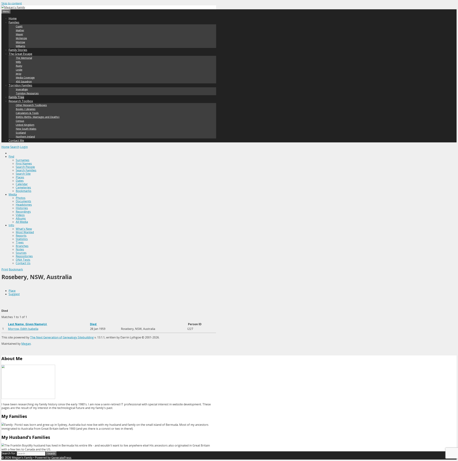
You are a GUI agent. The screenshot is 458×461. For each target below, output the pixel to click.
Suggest (14, 294)
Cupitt (19, 26)
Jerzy (18, 73)
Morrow (20, 42)
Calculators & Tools (27, 113)
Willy (18, 62)
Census (20, 121)
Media (13, 194)
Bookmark (16, 269)
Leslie (19, 69)
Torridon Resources (27, 93)
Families (14, 22)
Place (12, 291)
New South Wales (26, 128)
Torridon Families (20, 85)
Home (13, 18)
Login (24, 147)
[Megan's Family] (13, 7)
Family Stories (18, 50)
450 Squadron (24, 81)
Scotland (21, 132)
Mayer (19, 34)
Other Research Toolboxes (31, 105)
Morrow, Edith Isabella (23, 329)
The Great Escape (20, 54)
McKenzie (21, 38)
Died (93, 324)
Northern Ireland (25, 136)
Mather (20, 30)
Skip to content (11, 3)
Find (11, 156)
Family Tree (16, 97)
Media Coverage (25, 77)
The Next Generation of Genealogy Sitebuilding (62, 337)
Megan (26, 344)
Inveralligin (22, 89)
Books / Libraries (25, 109)
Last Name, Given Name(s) (27, 324)
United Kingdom (25, 124)
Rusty (19, 65)
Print (4, 269)
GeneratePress (61, 458)
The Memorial (24, 58)
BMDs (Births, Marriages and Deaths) (37, 117)
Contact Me (16, 140)
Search (14, 147)
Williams (20, 46)
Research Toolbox (21, 101)
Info (11, 225)
